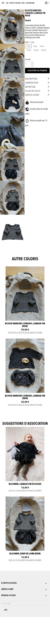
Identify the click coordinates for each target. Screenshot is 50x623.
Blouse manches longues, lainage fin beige (25, 325)
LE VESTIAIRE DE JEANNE (20, 3)
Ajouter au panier (37, 71)
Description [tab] (31, 78)
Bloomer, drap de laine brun (25, 554)
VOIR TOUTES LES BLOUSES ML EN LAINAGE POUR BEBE (25, 333)
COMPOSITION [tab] (31, 82)
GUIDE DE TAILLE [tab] (32, 90)
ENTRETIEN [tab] (30, 86)
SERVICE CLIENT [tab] (32, 94)
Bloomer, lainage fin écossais (25, 484)
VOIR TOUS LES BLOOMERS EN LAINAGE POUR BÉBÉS (25, 491)
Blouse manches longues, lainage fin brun (25, 397)
